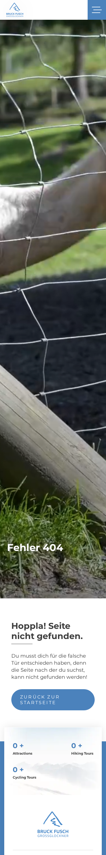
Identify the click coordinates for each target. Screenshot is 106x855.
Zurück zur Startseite (40, 699)
